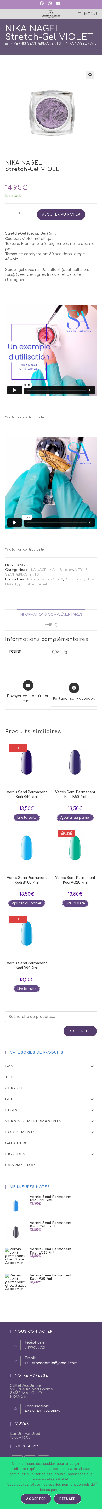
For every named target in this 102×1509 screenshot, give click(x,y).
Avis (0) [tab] (51, 625)
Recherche (80, 1031)
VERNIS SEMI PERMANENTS (33, 1121)
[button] (90, 75)
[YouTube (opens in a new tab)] (57, 3)
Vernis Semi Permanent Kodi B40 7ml (27, 794)
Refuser (67, 1499)
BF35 (69, 579)
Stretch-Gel (36, 584)
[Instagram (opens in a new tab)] (49, 3)
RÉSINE (12, 1110)
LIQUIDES (15, 1154)
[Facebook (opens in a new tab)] (43, 3)
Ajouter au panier (61, 214)
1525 (31, 579)
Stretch (66, 570)
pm (22, 584)
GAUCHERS (16, 1143)
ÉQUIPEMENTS (20, 1132)
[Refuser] (95, 1483)
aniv (40, 579)
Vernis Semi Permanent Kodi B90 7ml (27, 965)
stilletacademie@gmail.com (51, 1363)
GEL (9, 1099)
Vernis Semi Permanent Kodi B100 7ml (27, 880)
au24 (50, 579)
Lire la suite (26, 818)
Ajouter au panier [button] (75, 818)
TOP (9, 1077)
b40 (59, 579)
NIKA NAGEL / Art (43, 570)
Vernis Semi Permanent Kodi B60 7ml (75, 794)
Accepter (36, 1499)
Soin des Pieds (20, 1165)
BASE (10, 1066)
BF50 (80, 579)
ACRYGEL (14, 1088)
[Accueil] (7, 44)
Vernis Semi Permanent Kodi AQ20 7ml (75, 880)
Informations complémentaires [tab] (51, 614)
